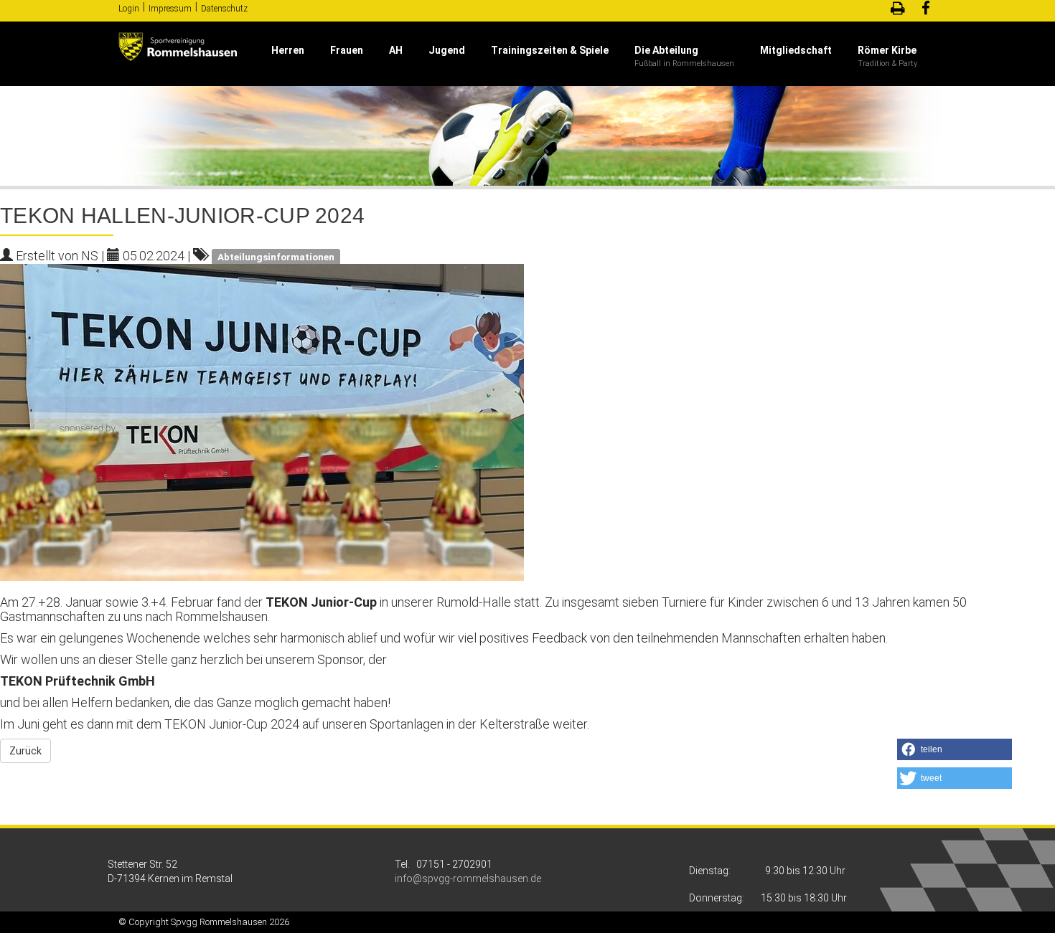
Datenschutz (224, 9)
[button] (954, 749)
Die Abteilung (666, 50)
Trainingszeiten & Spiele (550, 50)
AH (396, 50)
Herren (287, 50)
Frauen (346, 50)
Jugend (446, 50)
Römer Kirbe (887, 50)
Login (128, 9)
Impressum (170, 9)
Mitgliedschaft (796, 50)
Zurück (25, 751)
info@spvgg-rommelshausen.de (468, 878)
